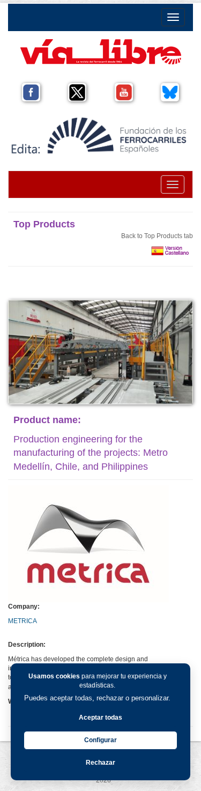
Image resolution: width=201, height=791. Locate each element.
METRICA (22, 621)
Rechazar (100, 762)
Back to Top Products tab (157, 236)
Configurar (100, 740)
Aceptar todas (100, 717)
